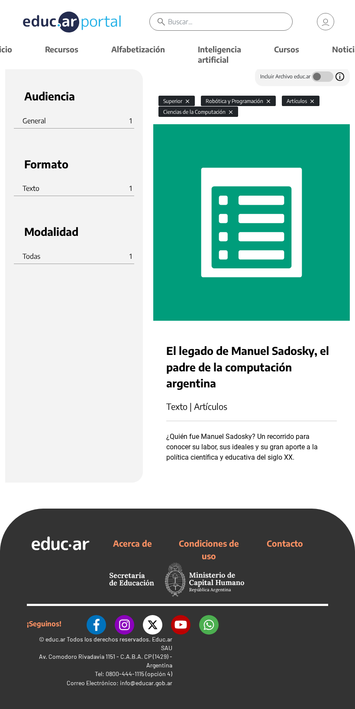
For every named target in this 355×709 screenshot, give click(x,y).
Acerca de (132, 543)
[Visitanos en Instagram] (124, 624)
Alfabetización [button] (138, 49)
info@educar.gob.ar (146, 682)
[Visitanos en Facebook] (96, 624)
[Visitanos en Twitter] (152, 624)
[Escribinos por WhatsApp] (209, 624)
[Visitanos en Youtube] (180, 624)
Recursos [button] (61, 49)
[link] (325, 21)
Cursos (286, 49)
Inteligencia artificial (219, 54)
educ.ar (55, 639)
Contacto (285, 543)
